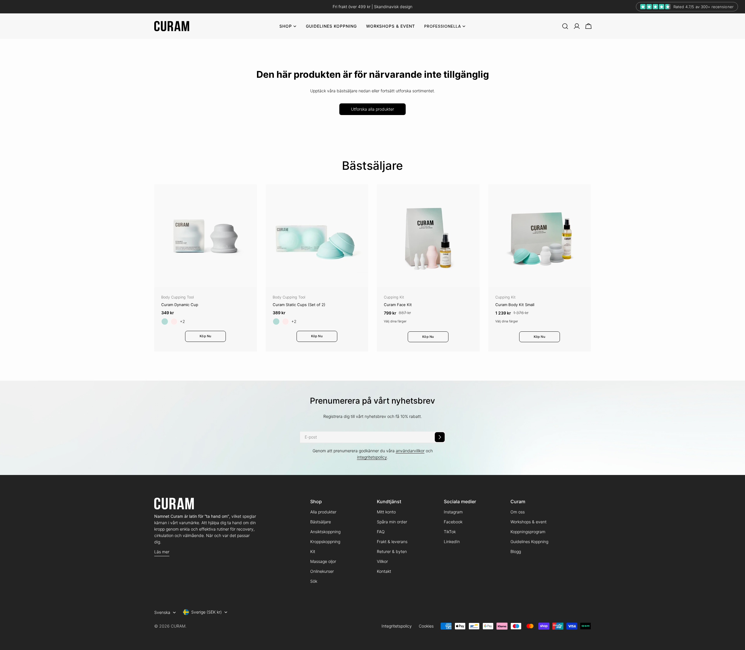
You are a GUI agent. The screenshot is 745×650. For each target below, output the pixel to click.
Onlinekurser (322, 571)
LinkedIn (452, 541)
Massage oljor (323, 561)
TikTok (450, 531)
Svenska (162, 612)
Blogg (515, 551)
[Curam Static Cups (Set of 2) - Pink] (285, 321)
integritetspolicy (372, 457)
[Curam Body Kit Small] (539, 235)
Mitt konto (386, 511)
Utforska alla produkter (372, 109)
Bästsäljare (320, 521)
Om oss (517, 511)
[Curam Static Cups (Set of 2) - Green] (276, 321)
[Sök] (565, 26)
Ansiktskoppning (325, 531)
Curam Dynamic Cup (179, 304)
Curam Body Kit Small (514, 304)
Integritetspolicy (397, 625)
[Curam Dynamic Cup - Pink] (174, 321)
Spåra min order (392, 521)
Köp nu (205, 336)
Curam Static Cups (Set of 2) (299, 304)
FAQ (381, 531)
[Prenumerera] (440, 437)
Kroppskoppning (325, 541)
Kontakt (384, 571)
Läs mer (161, 551)
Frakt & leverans (392, 541)
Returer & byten (392, 551)
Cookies (426, 625)
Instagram (453, 511)
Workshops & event (528, 521)
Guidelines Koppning (529, 541)
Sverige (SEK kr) (206, 612)
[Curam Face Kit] (428, 235)
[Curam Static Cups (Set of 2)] (317, 235)
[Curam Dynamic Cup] (205, 235)
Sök (313, 581)
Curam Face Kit (398, 304)
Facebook (453, 521)
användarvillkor (410, 450)
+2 (182, 321)
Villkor (382, 561)
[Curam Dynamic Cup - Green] (164, 321)
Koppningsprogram (527, 531)
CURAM (178, 625)
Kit (312, 551)
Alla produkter (323, 511)
